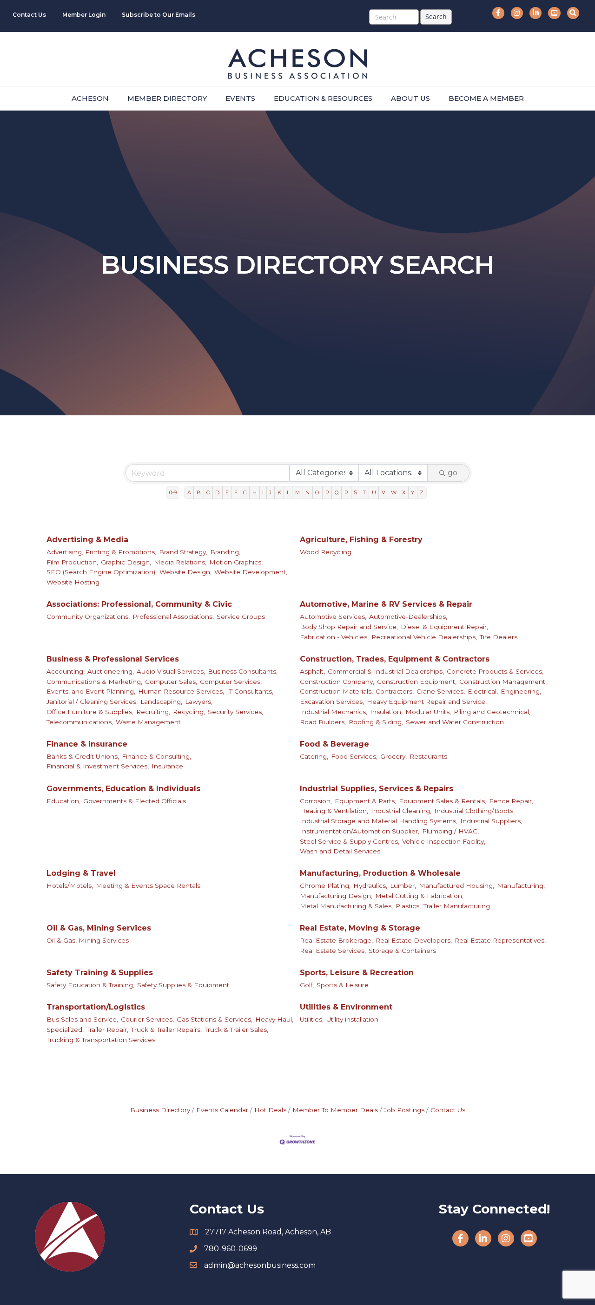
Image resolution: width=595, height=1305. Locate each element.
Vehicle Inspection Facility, (443, 841)
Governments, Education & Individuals (123, 788)
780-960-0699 (230, 1248)
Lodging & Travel (81, 873)
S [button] (355, 492)
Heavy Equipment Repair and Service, (427, 701)
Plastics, (408, 906)
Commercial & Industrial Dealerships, (386, 671)
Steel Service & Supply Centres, (349, 841)
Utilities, (312, 1019)
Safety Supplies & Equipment (183, 985)
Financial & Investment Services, (97, 766)
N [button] (307, 492)
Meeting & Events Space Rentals (148, 885)
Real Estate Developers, (414, 940)
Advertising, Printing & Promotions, (101, 552)
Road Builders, (323, 722)
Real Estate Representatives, (500, 940)
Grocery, (393, 756)
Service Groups (241, 616)
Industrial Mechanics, (333, 711)
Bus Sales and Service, (82, 1019)
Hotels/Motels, (69, 885)
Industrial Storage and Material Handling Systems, (378, 821)
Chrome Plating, (325, 885)
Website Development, (250, 572)
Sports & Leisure (343, 985)
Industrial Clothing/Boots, (474, 810)
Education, (63, 801)
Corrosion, (316, 801)
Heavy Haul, (274, 1019)
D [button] (217, 492)
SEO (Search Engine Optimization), (101, 572)
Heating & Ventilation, (334, 810)
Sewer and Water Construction (455, 722)
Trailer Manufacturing (456, 906)
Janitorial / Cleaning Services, (92, 701)
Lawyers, (198, 701)
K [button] (279, 492)
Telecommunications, (79, 722)
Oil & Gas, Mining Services (98, 928)
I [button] (263, 492)
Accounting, (65, 671)
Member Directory (167, 98)
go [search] (452, 472)
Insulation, (386, 711)
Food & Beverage (334, 744)
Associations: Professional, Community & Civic (139, 604)
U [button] (374, 492)
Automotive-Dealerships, (408, 616)
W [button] (394, 492)
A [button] (189, 492)
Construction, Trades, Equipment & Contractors (394, 659)
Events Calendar (222, 1110)
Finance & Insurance (86, 744)
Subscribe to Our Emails (158, 14)
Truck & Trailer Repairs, (166, 1029)
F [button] (236, 492)
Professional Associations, (173, 616)
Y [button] (412, 492)
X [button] (403, 492)
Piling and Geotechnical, (492, 711)
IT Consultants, (250, 691)
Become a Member (486, 98)
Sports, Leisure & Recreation (357, 972)
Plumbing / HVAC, (450, 831)
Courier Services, (147, 1019)
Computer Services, (231, 681)
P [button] (327, 492)
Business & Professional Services (112, 659)
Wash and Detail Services (340, 851)
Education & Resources (323, 98)
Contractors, (395, 691)
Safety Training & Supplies (99, 972)
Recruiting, (153, 711)
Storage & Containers (402, 950)
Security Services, (235, 711)
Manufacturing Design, (336, 895)
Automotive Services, (333, 616)
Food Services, (354, 756)
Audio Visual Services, (171, 671)
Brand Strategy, (183, 552)
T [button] (364, 492)
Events (240, 98)
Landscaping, (161, 701)
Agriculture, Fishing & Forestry (361, 539)
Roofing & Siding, (376, 722)
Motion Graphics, (236, 562)
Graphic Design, (126, 562)
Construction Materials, (336, 691)
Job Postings (404, 1110)
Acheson (90, 98)
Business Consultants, (243, 671)
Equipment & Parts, (365, 801)
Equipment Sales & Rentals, (442, 801)
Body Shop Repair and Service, (349, 626)
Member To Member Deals (335, 1110)
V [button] (383, 492)
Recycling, (189, 711)
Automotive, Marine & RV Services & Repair (386, 604)
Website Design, (185, 572)
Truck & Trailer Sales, (236, 1029)
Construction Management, (503, 681)
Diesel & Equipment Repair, (444, 626)
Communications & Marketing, (94, 681)
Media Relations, (180, 562)
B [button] (199, 492)
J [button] (270, 492)
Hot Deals (270, 1110)
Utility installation (352, 1019)
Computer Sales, (171, 681)
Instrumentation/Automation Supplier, (359, 831)
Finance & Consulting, (156, 756)
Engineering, (521, 691)
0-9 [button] (173, 492)
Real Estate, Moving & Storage (360, 928)
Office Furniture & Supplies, (89, 711)
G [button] (245, 492)
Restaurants (428, 756)
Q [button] (337, 492)
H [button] (254, 492)
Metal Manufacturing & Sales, (346, 906)
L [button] (288, 492)
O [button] (317, 492)
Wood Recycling (325, 552)
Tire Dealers (498, 637)
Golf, (307, 985)
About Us (410, 98)
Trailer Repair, (107, 1029)
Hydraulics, (370, 885)
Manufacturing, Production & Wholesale (380, 873)
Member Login (84, 14)
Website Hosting (72, 582)
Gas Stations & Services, (214, 1019)
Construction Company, (337, 681)
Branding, (225, 552)
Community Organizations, (88, 616)
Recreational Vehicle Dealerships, (424, 637)
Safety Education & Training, (90, 985)
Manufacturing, (521, 885)
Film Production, (72, 562)
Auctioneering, (110, 671)
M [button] (297, 492)
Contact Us (29, 14)
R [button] (346, 492)
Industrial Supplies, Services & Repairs (376, 788)
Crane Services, (440, 691)
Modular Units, (428, 711)
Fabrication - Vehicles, (334, 637)
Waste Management (148, 722)
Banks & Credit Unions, (82, 756)
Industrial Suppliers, (491, 821)
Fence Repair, (511, 801)
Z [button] (421, 492)
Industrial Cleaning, (401, 810)
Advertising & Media (87, 539)
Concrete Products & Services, (495, 671)
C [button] (208, 492)
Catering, (314, 756)
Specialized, (65, 1029)
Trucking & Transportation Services (100, 1039)
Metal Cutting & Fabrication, (419, 895)
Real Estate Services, (333, 950)
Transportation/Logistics (95, 1007)
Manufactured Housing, (456, 885)
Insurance (167, 766)
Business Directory (160, 1110)
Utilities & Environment (346, 1007)
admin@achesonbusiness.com (260, 1265)
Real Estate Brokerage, (336, 940)
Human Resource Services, (181, 691)
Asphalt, (312, 671)
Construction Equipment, (416, 681)
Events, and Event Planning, (90, 691)
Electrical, (483, 691)
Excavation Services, (332, 701)
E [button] (227, 492)
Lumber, (403, 885)
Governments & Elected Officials (134, 801)
